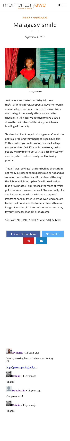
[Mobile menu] (35, 220)
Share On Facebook (24, 233)
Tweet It (54, 233)
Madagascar (40, 18)
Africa (26, 18)
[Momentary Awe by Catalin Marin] (24, 6)
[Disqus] (35, 301)
